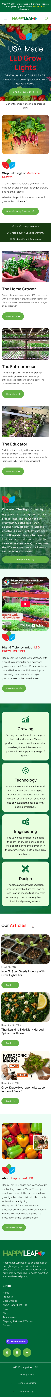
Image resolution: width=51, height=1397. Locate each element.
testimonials (9, 1317)
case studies (10, 1300)
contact (7, 1325)
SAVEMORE (38, 6)
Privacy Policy (27, 1374)
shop (5, 1313)
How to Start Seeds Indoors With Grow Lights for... (23, 973)
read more (11, 316)
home (6, 1292)
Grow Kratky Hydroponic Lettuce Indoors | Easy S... (23, 1089)
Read (8, 985)
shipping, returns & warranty (19, 1321)
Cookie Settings (27, 1391)
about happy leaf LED (15, 1304)
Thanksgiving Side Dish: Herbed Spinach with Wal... (22, 1031)
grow (5, 1309)
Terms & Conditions (26, 1383)
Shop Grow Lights (23, 91)
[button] (6, 18)
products (8, 1296)
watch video (23, 559)
